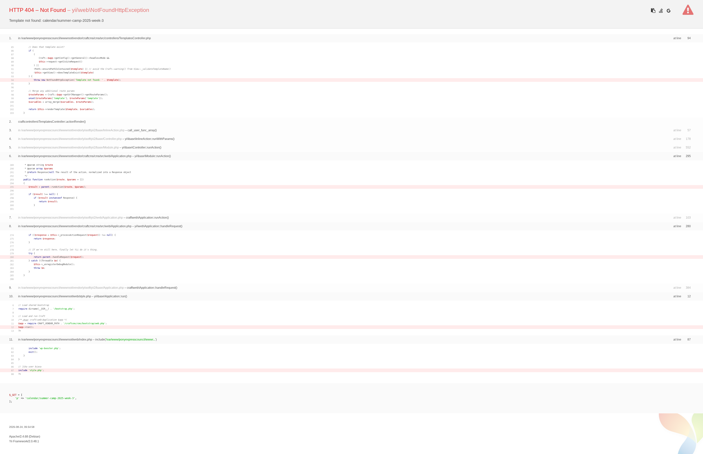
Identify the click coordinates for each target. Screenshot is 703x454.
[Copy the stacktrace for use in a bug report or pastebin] (653, 10)
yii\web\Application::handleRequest (158, 226)
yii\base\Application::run (109, 296)
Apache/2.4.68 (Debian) (24, 436)
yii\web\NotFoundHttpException (110, 10)
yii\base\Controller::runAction (140, 147)
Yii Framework (18, 441)
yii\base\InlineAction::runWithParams (149, 138)
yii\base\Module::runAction (152, 156)
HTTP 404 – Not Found (37, 10)
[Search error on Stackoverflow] (661, 10)
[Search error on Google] (668, 10)
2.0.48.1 (34, 441)
